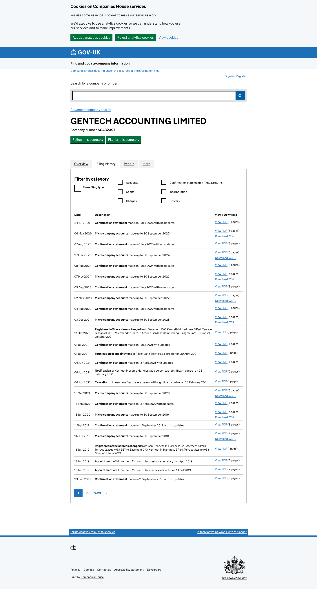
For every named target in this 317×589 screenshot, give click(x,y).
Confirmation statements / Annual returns (196, 182)
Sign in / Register (236, 76)
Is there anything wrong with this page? (222, 532)
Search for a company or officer (94, 83)
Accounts (132, 182)
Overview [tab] (81, 164)
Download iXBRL (225, 236)
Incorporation (178, 192)
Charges (131, 201)
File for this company (123, 139)
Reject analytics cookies (135, 37)
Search (240, 95)
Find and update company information (100, 63)
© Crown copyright (234, 578)
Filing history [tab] (106, 164)
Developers (154, 569)
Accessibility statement (129, 569)
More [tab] (146, 164)
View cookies (168, 37)
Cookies (88, 569)
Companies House (92, 577)
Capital (130, 192)
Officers (175, 201)
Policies (75, 569)
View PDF (221, 222)
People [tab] (129, 164)
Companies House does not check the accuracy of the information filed (114, 70)
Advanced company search (90, 110)
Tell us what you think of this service (92, 532)
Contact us (104, 569)
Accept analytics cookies (91, 37)
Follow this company (87, 139)
